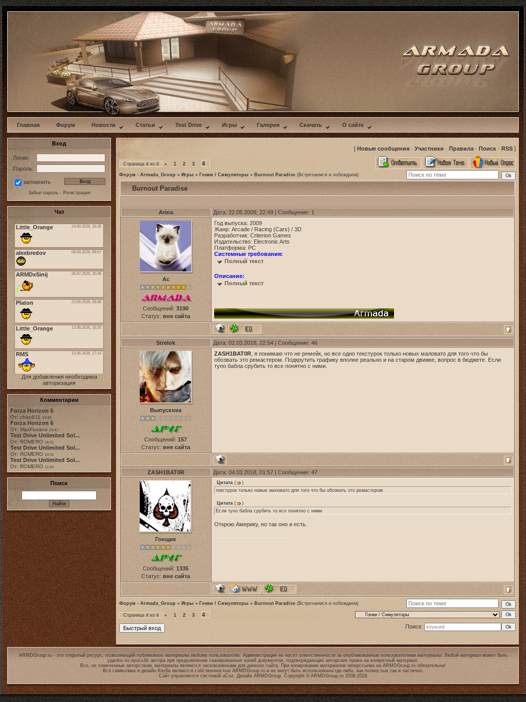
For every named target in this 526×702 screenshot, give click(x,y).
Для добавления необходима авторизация (59, 380)
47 (314, 472)
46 (314, 343)
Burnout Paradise (274, 174)
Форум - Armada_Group (147, 174)
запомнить (37, 182)
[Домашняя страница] (244, 589)
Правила (461, 148)
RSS (507, 148)
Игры (187, 174)
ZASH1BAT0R (165, 472)
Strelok (165, 343)
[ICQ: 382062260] (244, 329)
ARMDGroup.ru (399, 665)
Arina (166, 212)
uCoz (228, 675)
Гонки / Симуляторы (224, 174)
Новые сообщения (383, 148)
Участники (429, 148)
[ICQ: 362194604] (279, 589)
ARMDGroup (267, 675)
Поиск (487, 148)
